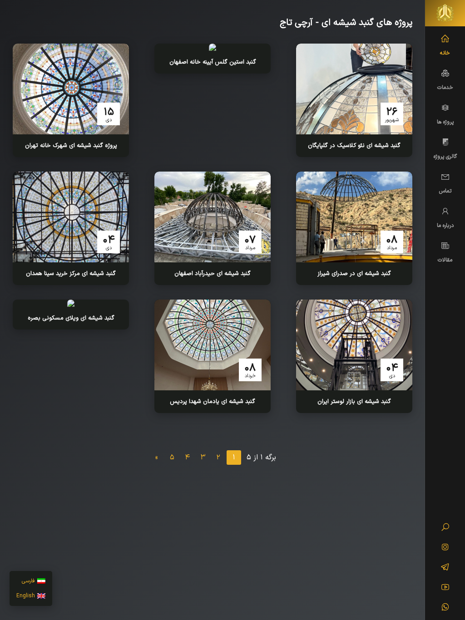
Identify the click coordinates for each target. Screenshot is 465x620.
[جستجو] (445, 528)
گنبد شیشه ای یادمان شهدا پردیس (212, 401)
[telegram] (445, 568)
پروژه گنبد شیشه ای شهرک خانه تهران (71, 145)
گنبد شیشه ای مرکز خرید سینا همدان (71, 273)
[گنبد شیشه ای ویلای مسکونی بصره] (71, 303)
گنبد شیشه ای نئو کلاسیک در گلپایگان (354, 145)
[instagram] (445, 548)
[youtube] (445, 588)
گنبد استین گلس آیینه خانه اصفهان (212, 62)
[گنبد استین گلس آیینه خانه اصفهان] (212, 47)
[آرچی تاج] (445, 13)
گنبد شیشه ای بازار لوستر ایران (354, 401)
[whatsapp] (445, 608)
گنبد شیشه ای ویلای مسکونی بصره (71, 318)
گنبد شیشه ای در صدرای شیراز (354, 273)
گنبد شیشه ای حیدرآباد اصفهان (212, 273)
